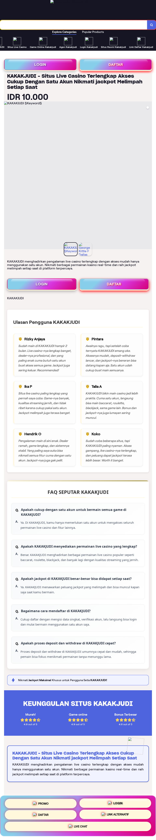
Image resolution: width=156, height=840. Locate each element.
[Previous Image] (7, 176)
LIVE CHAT (80, 827)
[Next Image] (148, 176)
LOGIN (40, 64)
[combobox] (73, 24)
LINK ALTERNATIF (118, 815)
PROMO (43, 802)
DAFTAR (115, 64)
